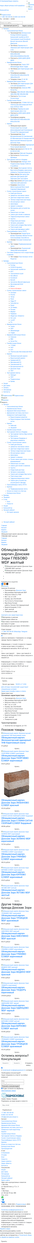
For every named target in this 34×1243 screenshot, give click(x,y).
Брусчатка (14, 170)
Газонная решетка (24, 172)
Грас (12, 107)
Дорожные (21, 185)
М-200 (12, 151)
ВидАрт (13, 311)
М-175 (30, 149)
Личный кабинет (9, 510)
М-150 (25, 149)
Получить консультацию (10, 1086)
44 (24, 79)
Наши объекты (5, 5)
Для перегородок (24, 47)
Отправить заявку (29, 1064)
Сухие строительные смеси (16, 191)
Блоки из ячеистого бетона (16, 491)
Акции (5, 506)
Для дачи (23, 174)
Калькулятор (4, 10)
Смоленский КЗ (15, 364)
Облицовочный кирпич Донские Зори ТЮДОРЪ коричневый (13, 990)
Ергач (28, 233)
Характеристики (7, 691)
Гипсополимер (15, 238)
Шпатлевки (14, 204)
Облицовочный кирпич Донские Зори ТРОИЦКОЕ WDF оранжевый (14, 918)
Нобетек (28, 164)
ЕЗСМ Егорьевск (21, 35)
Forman (29, 235)
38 (26, 79)
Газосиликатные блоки (15, 31)
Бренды (6, 495)
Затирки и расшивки (17, 472)
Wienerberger (14, 66)
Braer (21, 66)
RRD (29, 88)
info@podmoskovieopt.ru (9, 1117)
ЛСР (27, 64)
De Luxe (13, 318)
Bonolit (12, 41)
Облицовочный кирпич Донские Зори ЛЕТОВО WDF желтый (15, 892)
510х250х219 (14, 75)
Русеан (12, 309)
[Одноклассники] (5, 584)
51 (22, 79)
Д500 (28, 58)
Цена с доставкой (17, 659)
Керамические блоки (14, 62)
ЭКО (21, 107)
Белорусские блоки (14, 493)
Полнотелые (14, 98)
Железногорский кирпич (19, 356)
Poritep (12, 35)
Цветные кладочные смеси (19, 197)
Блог (23, 5)
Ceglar (26, 66)
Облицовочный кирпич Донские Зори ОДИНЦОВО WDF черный (15, 1008)
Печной (13, 132)
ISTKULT (17, 107)
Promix (12, 295)
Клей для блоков (16, 193)
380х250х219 (15, 77)
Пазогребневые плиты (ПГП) (17, 231)
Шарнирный (21, 189)
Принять (4, 1241)
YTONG (24, 102)
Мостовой (25, 187)
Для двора (20, 176)
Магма (25, 235)
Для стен (23, 111)
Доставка (4, 1172)
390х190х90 (21, 92)
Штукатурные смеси (17, 202)
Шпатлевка (14, 455)
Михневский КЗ (18, 138)
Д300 (20, 58)
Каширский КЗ (29, 138)
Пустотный (23, 128)
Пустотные (22, 96)
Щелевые (13, 157)
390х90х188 (24, 94)
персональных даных (8, 1090)
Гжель (24, 64)
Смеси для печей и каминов (20, 214)
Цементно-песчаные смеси (19, 195)
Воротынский (15, 140)
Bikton (12, 286)
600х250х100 (24, 56)
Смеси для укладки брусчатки (21, 225)
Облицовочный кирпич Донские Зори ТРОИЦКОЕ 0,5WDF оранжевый (14, 1044)
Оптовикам (5, 1174)
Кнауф (24, 233)
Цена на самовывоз (16, 643)
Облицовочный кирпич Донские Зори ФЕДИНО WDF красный (16, 972)
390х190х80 (30, 92)
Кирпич (9, 124)
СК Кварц (13, 307)
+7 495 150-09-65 (6, 17)
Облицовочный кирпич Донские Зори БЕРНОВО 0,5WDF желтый (13, 1026)
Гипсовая (19, 240)
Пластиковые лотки (25, 257)
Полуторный (14, 147)
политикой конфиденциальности (14, 1070)
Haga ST (13, 301)
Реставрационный (22, 132)
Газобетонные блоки (14, 100)
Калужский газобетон (18, 37)
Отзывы (19, 5)
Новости (13, 5)
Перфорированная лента (18, 489)
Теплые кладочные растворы (20, 200)
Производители (6, 1148)
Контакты (4, 1165)
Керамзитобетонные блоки (16, 81)
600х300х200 (15, 56)
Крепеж (9, 242)
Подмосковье (15, 164)
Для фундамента (19, 85)
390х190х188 (14, 94)
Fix (11, 322)
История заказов (13, 512)
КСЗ (27, 37)
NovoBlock (14, 276)
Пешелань (18, 235)
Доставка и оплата (19, 691)
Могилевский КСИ (25, 104)
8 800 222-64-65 (19, 17)
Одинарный (30, 145)
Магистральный (15, 187)
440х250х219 (24, 75)
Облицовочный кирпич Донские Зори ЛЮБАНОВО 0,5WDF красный (15, 802)
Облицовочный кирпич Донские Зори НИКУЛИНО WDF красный (14, 936)
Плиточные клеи (16, 476)
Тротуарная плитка (25, 168)
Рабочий (23, 153)
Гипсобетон (25, 238)
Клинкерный (28, 130)
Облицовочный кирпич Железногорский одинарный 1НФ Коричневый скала (16, 740)
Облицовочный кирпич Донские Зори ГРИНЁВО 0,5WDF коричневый (13, 856)
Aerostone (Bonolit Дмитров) (20, 282)
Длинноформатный (17, 130)
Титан (12, 297)
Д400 (24, 58)
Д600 (12, 60)
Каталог (6, 404)
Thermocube (14, 104)
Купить (4, 681)
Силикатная (27, 240)
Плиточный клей (16, 227)
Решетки (13, 259)
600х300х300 (15, 54)
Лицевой (29, 153)
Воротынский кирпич (17, 358)
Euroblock (27, 39)
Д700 (16, 115)
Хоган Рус (13, 90)
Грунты (12, 219)
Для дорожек (22, 183)
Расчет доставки (8, 684)
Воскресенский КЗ (16, 136)
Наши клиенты (13, 1)
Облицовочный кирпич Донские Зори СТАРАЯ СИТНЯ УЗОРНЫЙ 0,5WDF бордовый (17, 820)
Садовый (13, 189)
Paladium (13, 314)
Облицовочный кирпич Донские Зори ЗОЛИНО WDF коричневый (16, 838)
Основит (13, 292)
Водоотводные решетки (18, 417)
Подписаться (7, 1110)
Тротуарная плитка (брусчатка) (21, 434)
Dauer (12, 305)
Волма (12, 235)
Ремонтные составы (17, 212)
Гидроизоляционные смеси (19, 216)
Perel (12, 299)
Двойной (23, 147)
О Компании (4, 1)
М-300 (17, 151)
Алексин (24, 88)
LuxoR (12, 320)
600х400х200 (25, 119)
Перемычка (22, 45)
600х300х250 (15, 119)
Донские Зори (15, 143)
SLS (32, 102)
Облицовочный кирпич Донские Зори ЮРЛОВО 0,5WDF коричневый (13, 874)
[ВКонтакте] (2, 584)
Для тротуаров (22, 178)
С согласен (16, 1070)
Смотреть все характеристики (12, 615)
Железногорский (26, 140)
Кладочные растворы (17, 221)
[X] (7, 584)
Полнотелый (14, 128)
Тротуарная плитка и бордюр (17, 159)
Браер (22, 164)
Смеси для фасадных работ (20, 229)
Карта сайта (5, 1180)
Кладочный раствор (17, 470)
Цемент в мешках (16, 206)
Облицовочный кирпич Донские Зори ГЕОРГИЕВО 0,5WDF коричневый (15, 758)
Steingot (24, 162)
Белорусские (26, 33)
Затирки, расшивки (17, 223)
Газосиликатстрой (16, 39)
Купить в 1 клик (21, 684)
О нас (5, 499)
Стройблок (14, 166)
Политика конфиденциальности (12, 1210)
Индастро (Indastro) (17, 316)
